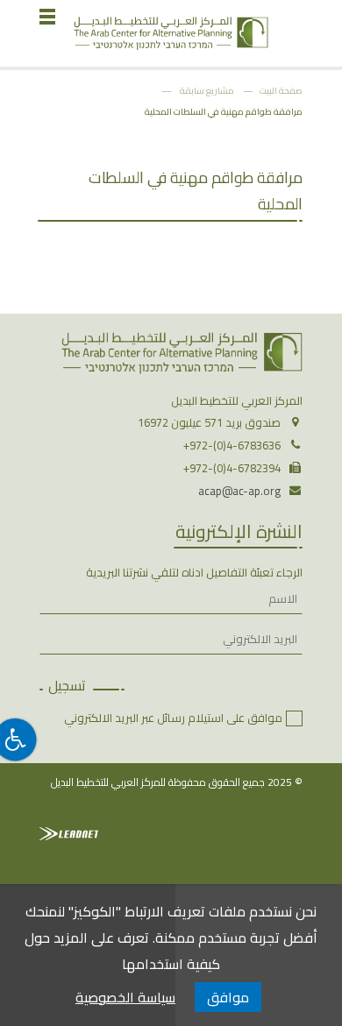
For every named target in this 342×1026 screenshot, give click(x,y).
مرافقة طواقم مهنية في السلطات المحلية (224, 111)
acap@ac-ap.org (239, 490)
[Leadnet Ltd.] (68, 833)
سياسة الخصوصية (125, 997)
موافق (228, 997)
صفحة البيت (281, 90)
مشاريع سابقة (207, 90)
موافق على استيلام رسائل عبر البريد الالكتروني (173, 717)
